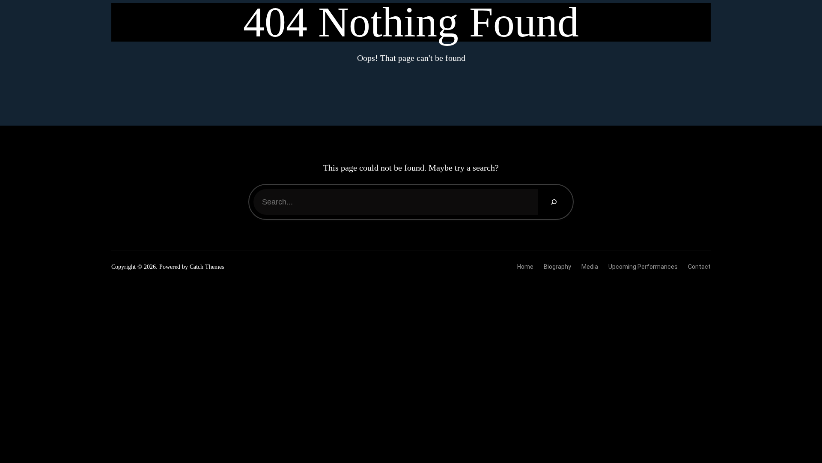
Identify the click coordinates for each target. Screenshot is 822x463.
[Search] (553, 202)
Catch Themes (207, 267)
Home (525, 266)
